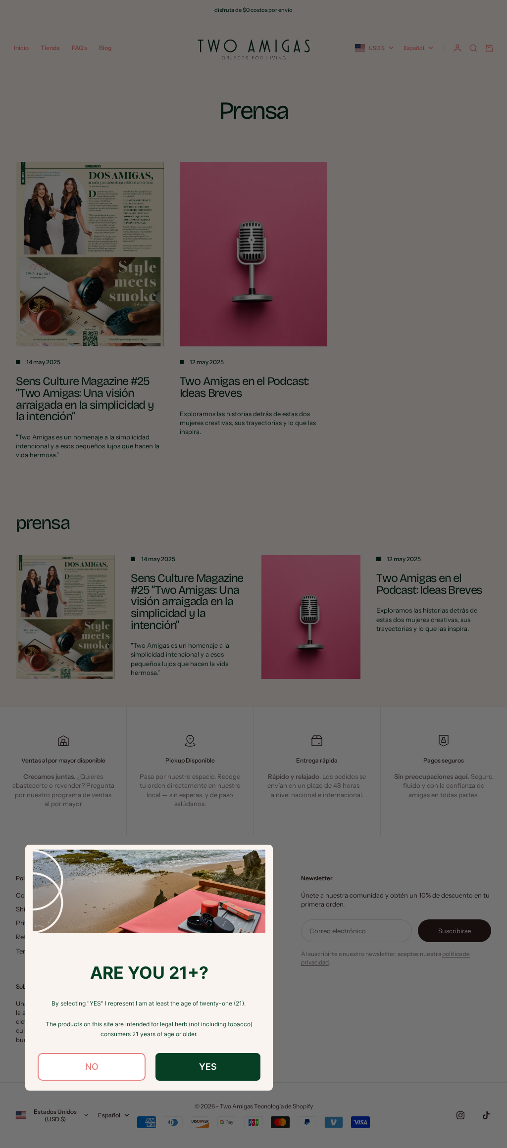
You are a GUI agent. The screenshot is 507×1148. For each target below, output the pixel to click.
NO (92, 1066)
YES (208, 1066)
